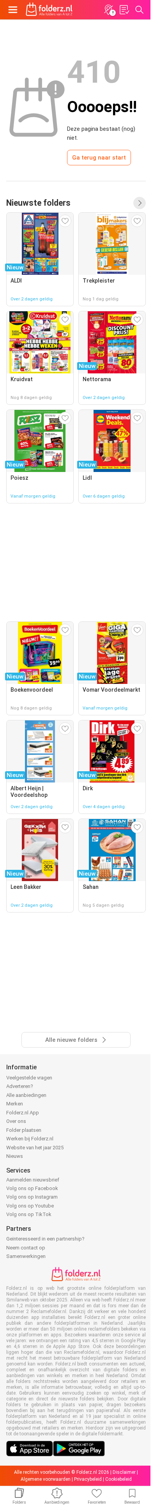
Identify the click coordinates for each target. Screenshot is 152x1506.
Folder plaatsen (23, 1130)
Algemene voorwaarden (46, 1479)
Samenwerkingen (26, 1256)
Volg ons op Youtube (30, 1206)
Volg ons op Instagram (32, 1197)
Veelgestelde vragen (29, 1078)
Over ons (16, 1121)
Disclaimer (124, 1472)
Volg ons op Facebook (32, 1188)
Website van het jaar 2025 (35, 1147)
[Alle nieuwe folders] (139, 203)
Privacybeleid (88, 1479)
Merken (14, 1104)
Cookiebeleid (118, 1479)
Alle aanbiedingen (26, 1095)
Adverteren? (19, 1086)
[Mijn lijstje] (124, 9)
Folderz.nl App (22, 1113)
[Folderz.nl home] (49, 9)
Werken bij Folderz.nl (29, 1139)
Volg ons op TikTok (28, 1214)
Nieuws (14, 1156)
